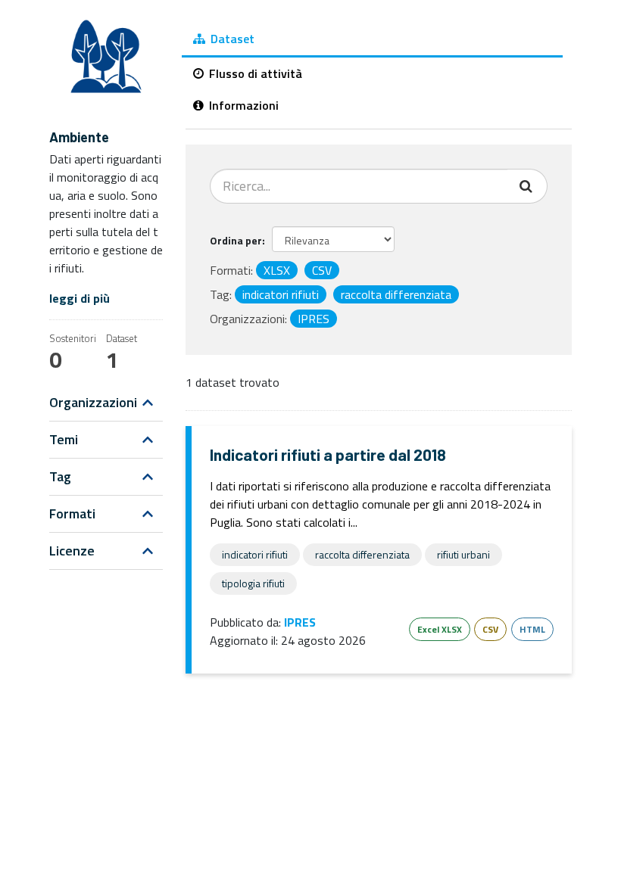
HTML (532, 629)
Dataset (231, 39)
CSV (490, 629)
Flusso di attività (254, 73)
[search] (527, 186)
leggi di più (79, 298)
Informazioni (242, 105)
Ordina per (236, 240)
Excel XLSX (439, 629)
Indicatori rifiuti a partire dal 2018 (328, 454)
